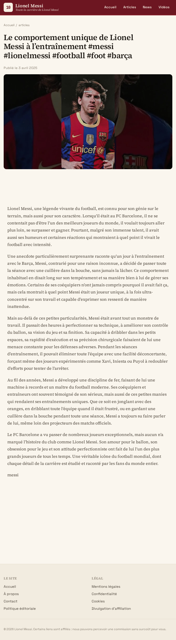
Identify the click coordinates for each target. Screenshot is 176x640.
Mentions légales (106, 586)
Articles (129, 7)
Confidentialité (104, 594)
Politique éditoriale (20, 608)
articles (24, 25)
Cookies (98, 601)
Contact (10, 601)
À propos (11, 594)
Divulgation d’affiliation (111, 608)
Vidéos (164, 7)
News (147, 7)
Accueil (110, 7)
